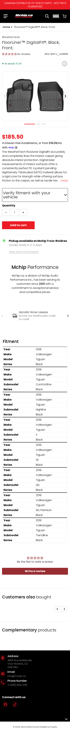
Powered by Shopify (48, 727)
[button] (5, 16)
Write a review (35, 571)
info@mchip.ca (16, 676)
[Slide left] (4, 96)
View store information (24, 252)
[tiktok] (15, 704)
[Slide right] (65, 96)
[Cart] (64, 16)
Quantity (8, 205)
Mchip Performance (30, 727)
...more (63, 180)
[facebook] (5, 704)
